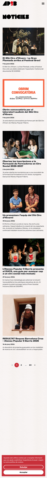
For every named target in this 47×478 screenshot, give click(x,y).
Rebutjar (23, 467)
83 (30, 365)
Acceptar (23, 472)
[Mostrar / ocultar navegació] (43, 3)
